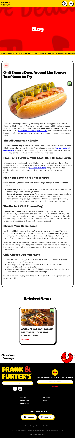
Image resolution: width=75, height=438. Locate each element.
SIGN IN (55, 387)
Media (45, 400)
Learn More (25, 339)
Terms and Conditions (43, 426)
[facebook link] (15, 389)
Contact (23, 397)
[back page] (6, 65)
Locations (24, 400)
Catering (46, 397)
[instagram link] (20, 389)
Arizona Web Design (39, 434)
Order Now (17, 383)
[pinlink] (64, 3)
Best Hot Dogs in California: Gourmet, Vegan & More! (33, 430)
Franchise (24, 403)
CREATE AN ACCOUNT (55, 382)
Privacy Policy (29, 426)
